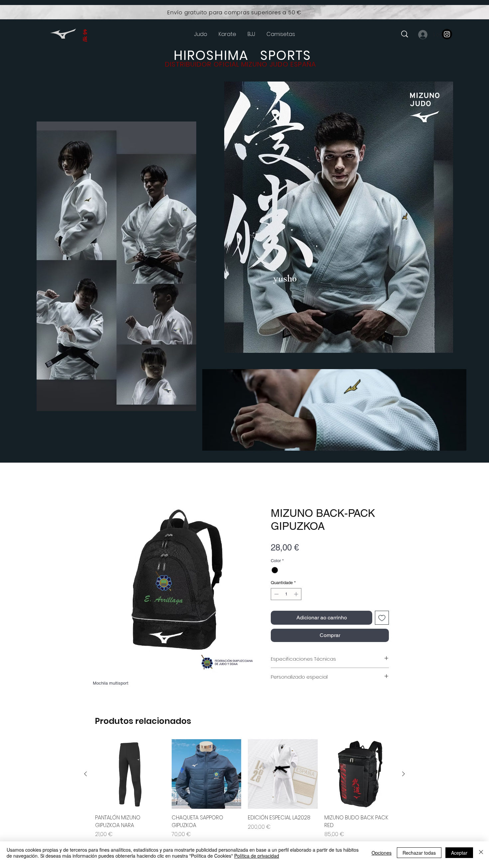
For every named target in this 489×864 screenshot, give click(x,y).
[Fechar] (481, 853)
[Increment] (297, 595)
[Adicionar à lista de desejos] (382, 619)
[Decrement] (276, 595)
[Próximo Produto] (404, 775)
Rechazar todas (419, 852)
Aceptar (459, 852)
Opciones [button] (382, 852)
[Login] (422, 34)
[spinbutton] (286, 595)
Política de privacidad (256, 855)
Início (99, 484)
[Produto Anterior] (85, 775)
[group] (245, 790)
